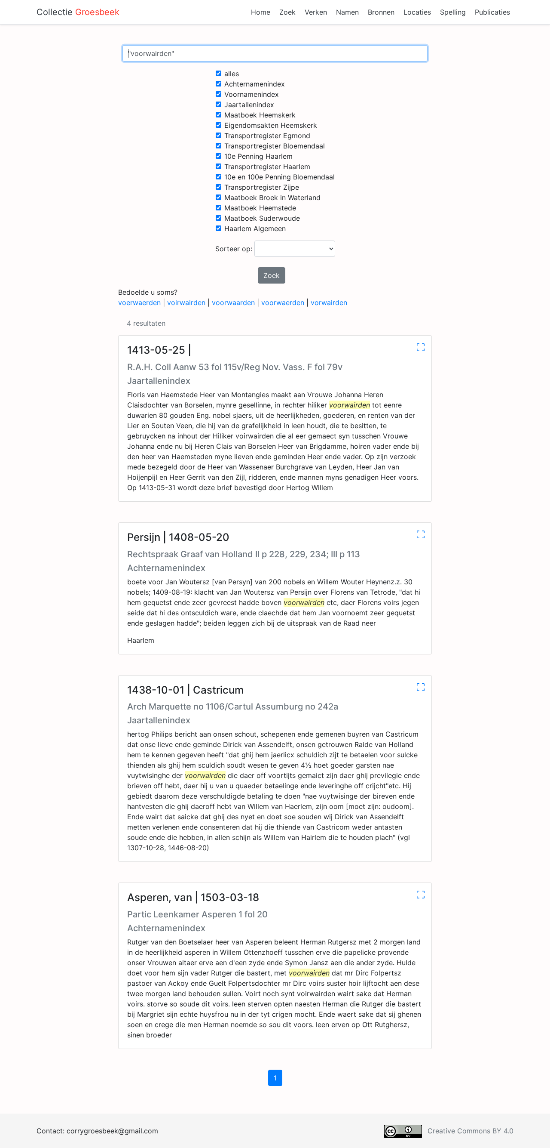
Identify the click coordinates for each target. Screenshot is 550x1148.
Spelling (453, 12)
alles (231, 73)
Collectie (78, 12)
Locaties (417, 12)
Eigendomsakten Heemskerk (270, 125)
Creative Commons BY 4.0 (470, 1130)
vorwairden (329, 302)
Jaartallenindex (249, 104)
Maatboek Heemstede (260, 208)
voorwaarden (233, 302)
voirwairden (186, 302)
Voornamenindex (251, 94)
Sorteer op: (234, 248)
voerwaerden (139, 302)
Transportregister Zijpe (261, 187)
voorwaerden (282, 302)
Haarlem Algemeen (255, 228)
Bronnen (381, 12)
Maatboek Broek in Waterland (272, 197)
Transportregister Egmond (267, 135)
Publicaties (492, 12)
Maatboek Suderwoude (262, 218)
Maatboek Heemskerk (260, 115)
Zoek (287, 12)
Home (260, 12)
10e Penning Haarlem (258, 156)
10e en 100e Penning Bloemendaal (279, 177)
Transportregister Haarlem (267, 166)
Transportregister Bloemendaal (274, 146)
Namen (347, 12)
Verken (316, 12)
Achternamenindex (254, 84)
